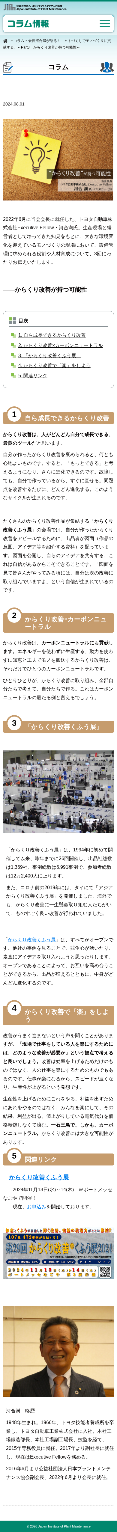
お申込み (36, 1206)
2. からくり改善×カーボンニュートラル (60, 345)
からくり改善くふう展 (32, 939)
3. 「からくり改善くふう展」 (49, 355)
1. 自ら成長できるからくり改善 (52, 335)
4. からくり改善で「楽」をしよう (54, 365)
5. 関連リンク (32, 375)
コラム (19, 41)
